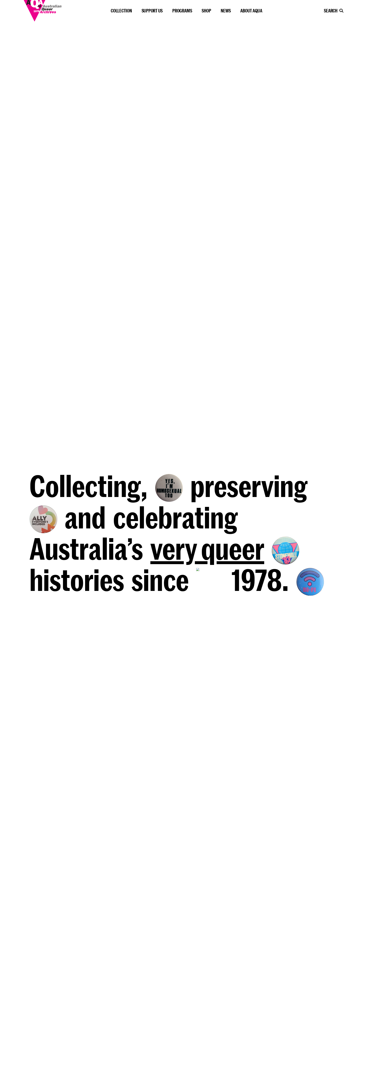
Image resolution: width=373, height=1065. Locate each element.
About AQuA (251, 10)
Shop (206, 10)
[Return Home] (55, 9)
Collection (121, 10)
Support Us (152, 10)
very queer (207, 548)
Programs (182, 10)
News (226, 10)
